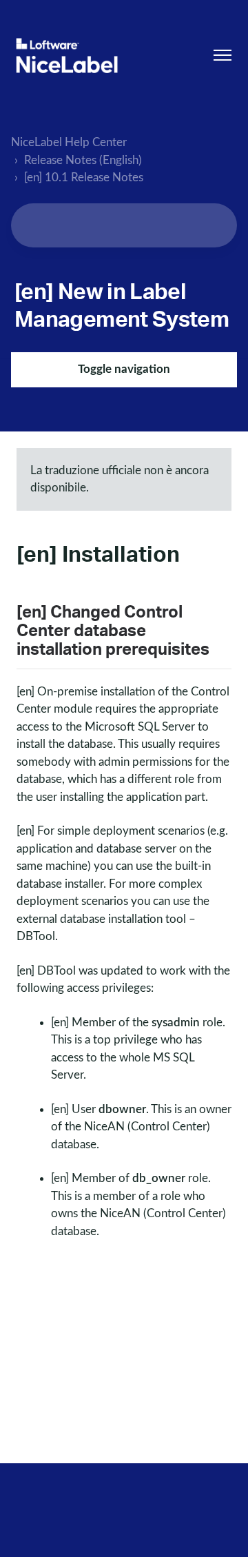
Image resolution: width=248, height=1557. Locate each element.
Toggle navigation (124, 369)
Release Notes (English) (83, 160)
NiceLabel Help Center (69, 142)
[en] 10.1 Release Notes (83, 177)
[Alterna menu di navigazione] (222, 55)
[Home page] (67, 55)
